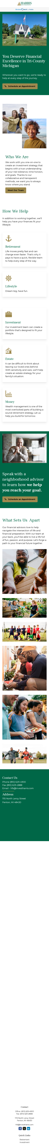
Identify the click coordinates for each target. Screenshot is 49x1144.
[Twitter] (24, 1128)
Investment (24, 1142)
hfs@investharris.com (24, 1125)
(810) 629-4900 (27, 1111)
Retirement (24, 1140)
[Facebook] (20, 1128)
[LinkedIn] (28, 1128)
